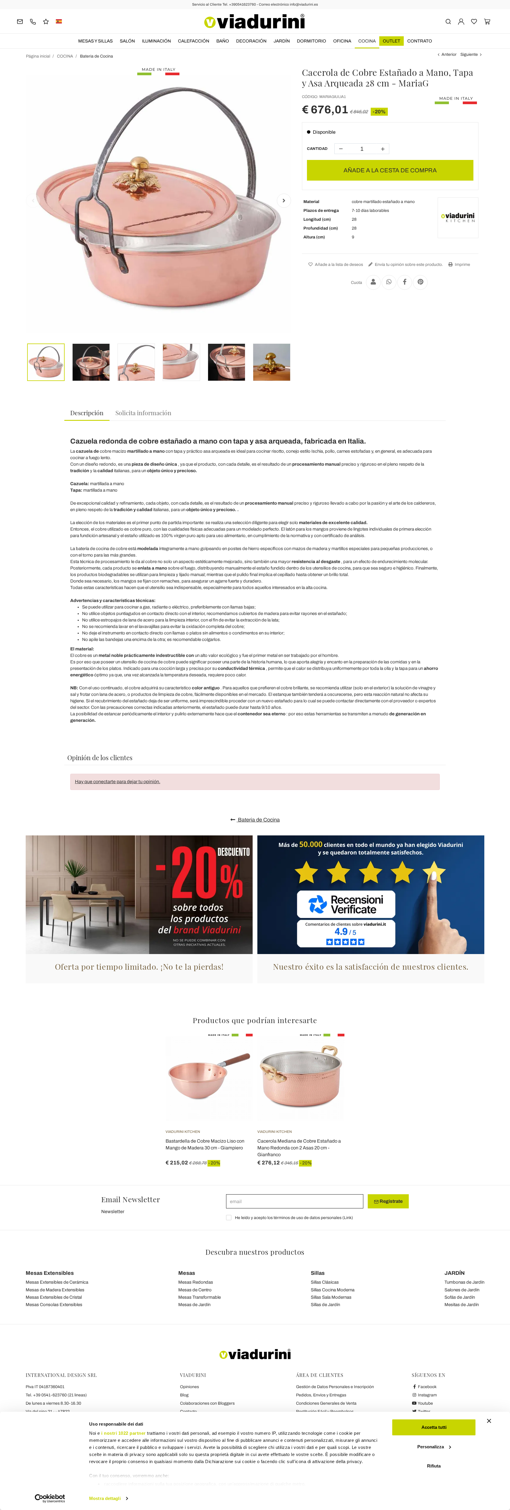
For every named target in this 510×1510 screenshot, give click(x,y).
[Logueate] (461, 21)
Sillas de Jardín (325, 1304)
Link (348, 1217)
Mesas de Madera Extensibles (55, 1289)
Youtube (425, 1403)
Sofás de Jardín (459, 1297)
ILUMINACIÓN (156, 41)
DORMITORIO (311, 41)
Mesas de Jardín (194, 1304)
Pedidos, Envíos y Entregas (321, 1395)
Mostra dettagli (105, 1498)
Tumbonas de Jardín (464, 1282)
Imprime (462, 264)
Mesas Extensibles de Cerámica (57, 1282)
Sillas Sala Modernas (331, 1297)
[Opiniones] (46, 21)
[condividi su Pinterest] (420, 282)
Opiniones (189, 1387)
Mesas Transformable (199, 1297)
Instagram (427, 1395)
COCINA (367, 41)
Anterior (449, 54)
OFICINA (342, 41)
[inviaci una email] (20, 21)
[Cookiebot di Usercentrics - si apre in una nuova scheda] (50, 1498)
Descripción (87, 412)
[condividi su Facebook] (404, 282)
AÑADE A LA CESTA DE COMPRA (390, 170)
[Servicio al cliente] (33, 21)
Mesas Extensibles (50, 1273)
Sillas (318, 1273)
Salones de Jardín (461, 1289)
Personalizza (430, 1446)
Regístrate (391, 1201)
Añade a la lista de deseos (338, 264)
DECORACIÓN (251, 41)
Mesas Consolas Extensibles (54, 1304)
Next (284, 201)
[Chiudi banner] (489, 1421)
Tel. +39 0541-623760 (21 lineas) (56, 1395)
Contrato (419, 41)
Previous (33, 201)
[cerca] (448, 21)
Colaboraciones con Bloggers (207, 1403)
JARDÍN (282, 41)
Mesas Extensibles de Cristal (54, 1297)
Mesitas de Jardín (461, 1304)
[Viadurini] (254, 21)
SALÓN (127, 41)
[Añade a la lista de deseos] (237, 1063)
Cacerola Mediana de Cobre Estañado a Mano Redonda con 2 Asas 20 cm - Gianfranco (299, 1147)
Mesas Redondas (195, 1282)
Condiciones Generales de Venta (326, 1403)
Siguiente (469, 54)
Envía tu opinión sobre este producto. (408, 264)
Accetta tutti (434, 1427)
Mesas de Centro (195, 1289)
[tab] (86, 413)
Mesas (186, 1273)
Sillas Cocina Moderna (332, 1289)
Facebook (427, 1387)
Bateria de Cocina (258, 820)
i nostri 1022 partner (123, 1433)
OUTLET (391, 41)
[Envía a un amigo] (373, 282)
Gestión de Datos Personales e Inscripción (335, 1387)
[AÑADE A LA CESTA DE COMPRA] (237, 1048)
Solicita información (143, 412)
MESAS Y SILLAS (95, 41)
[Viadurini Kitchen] (458, 218)
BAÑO (222, 41)
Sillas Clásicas (325, 1282)
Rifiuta (434, 1465)
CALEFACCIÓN (193, 41)
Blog (184, 1395)
